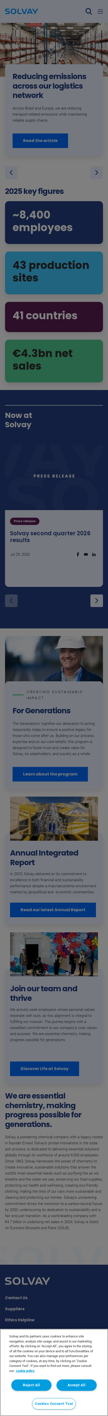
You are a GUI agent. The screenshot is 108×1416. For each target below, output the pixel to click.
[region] (54, 1372)
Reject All (31, 1385)
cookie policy (25, 1371)
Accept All (76, 1385)
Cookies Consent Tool (54, 1404)
